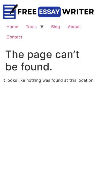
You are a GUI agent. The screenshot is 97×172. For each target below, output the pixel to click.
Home (12, 26)
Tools (31, 26)
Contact (14, 36)
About (74, 26)
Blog (55, 26)
